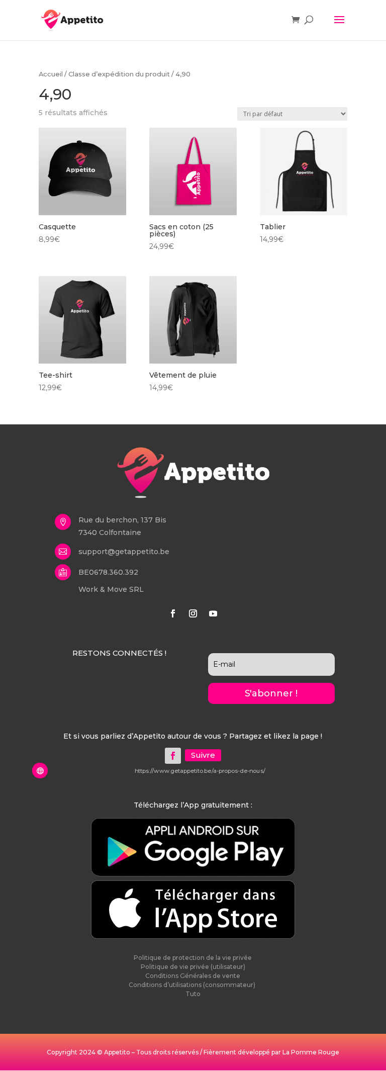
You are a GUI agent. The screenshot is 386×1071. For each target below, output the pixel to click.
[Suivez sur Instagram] (193, 613)
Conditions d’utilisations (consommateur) (193, 985)
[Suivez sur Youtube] (213, 613)
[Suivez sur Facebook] (173, 613)
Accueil (51, 74)
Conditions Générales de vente (192, 975)
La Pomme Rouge (310, 1052)
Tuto (193, 994)
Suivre (203, 755)
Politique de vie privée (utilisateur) (193, 966)
